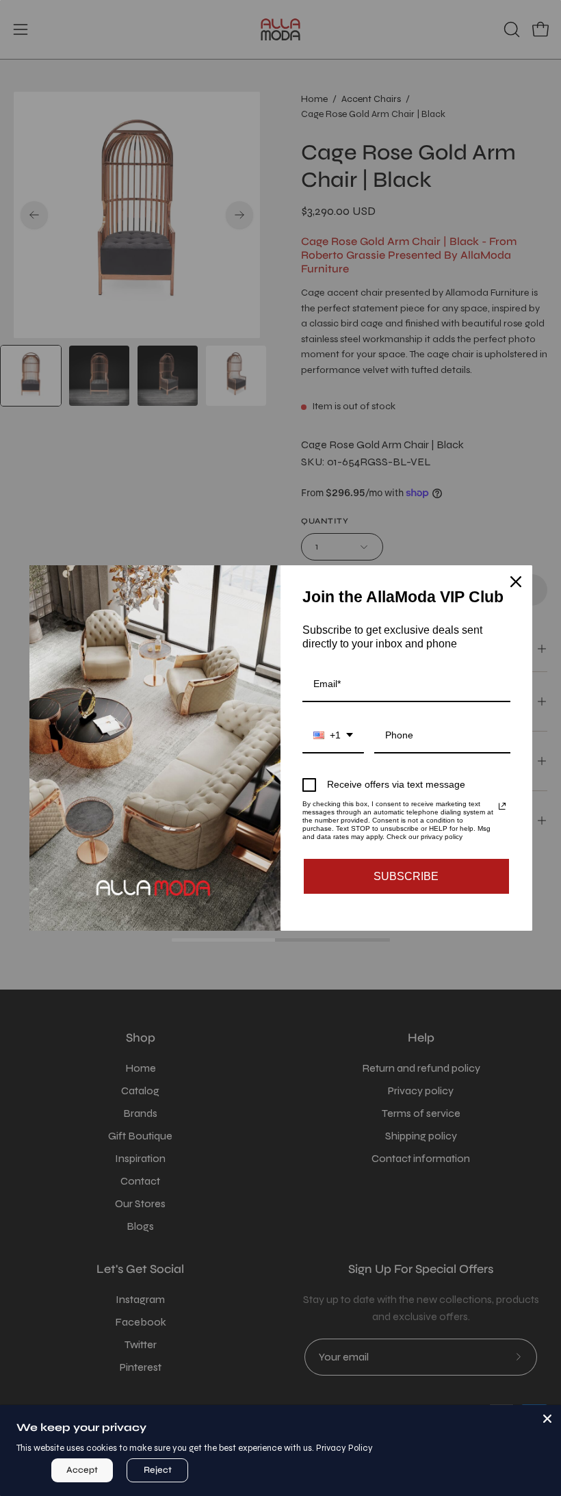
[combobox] (333, 736)
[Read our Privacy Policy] (502, 806)
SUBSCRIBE (406, 876)
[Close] (547, 1419)
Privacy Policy (344, 1448)
